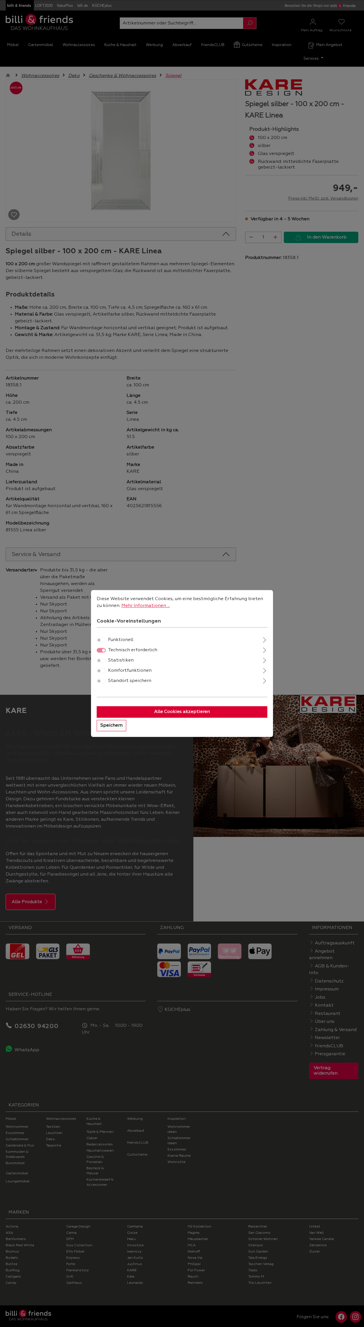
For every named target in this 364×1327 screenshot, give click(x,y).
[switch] (101, 640)
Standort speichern (129, 681)
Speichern (111, 725)
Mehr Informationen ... (145, 606)
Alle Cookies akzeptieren (182, 712)
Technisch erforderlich (132, 650)
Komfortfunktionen (130, 671)
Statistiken (121, 660)
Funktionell (120, 640)
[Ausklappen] (264, 639)
